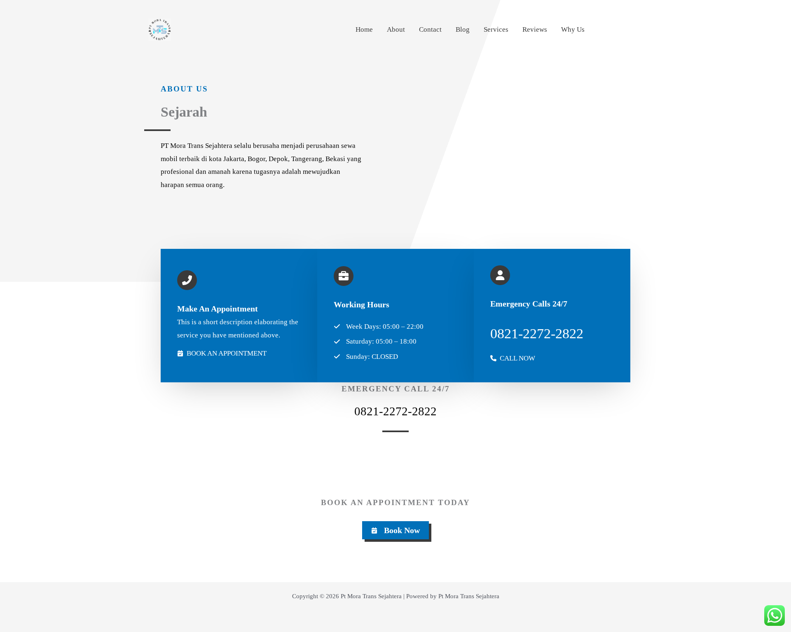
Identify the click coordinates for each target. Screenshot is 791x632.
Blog (463, 29)
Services (496, 29)
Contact (430, 29)
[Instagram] (603, 30)
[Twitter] (639, 30)
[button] (395, 530)
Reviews (534, 29)
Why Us (573, 29)
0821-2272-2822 (395, 411)
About (396, 29)
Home (364, 29)
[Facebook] (621, 30)
